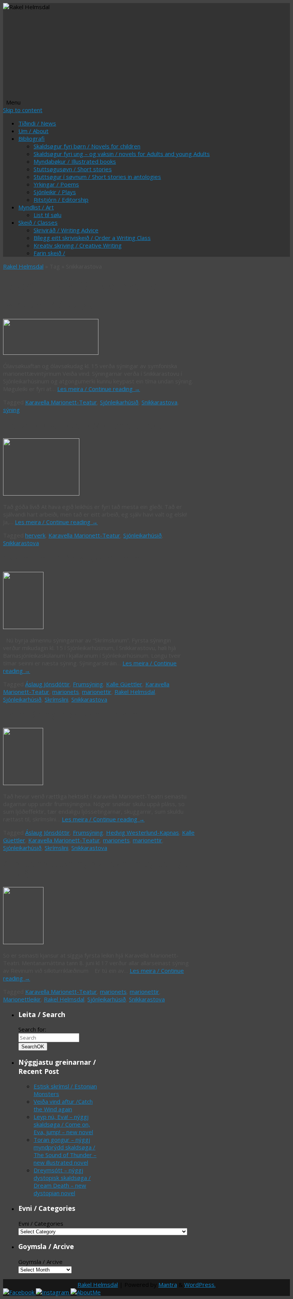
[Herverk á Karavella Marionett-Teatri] (41, 493)
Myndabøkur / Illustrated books (75, 161)
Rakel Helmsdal (23, 266)
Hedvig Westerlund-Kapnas (142, 832)
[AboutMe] (86, 1292)
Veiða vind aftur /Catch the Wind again (63, 1105)
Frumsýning (88, 684)
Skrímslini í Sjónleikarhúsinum (72, 559)
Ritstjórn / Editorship (61, 199)
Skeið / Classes (38, 222)
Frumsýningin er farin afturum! (72, 715)
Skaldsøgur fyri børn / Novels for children (87, 146)
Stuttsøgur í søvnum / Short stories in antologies (97, 176)
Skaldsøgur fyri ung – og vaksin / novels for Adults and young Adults (122, 154)
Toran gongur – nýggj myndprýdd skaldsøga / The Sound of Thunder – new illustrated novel (65, 1151)
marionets (65, 691)
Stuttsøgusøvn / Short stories (73, 169)
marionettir (96, 691)
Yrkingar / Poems (56, 184)
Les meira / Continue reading (98, 389)
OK (32, 1047)
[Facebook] (19, 1292)
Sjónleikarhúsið (119, 402)
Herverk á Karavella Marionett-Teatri (85, 426)
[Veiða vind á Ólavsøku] (50, 352)
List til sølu (47, 215)
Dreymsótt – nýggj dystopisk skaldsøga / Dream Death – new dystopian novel (62, 1181)
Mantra (167, 1284)
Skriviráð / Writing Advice (66, 230)
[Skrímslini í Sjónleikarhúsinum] (23, 627)
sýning (11, 410)
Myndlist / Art (36, 207)
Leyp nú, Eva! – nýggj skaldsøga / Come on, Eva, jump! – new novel (63, 1124)
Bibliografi (31, 138)
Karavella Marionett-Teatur (61, 402)
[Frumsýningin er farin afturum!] (23, 783)
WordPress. (200, 1284)
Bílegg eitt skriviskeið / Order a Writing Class (92, 237)
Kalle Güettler (124, 684)
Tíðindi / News (37, 123)
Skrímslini (56, 699)
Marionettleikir (22, 999)
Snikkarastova (159, 402)
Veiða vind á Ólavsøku (50, 306)
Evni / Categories (40, 1223)
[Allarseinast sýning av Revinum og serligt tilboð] (23, 942)
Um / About (33, 131)
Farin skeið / (49, 253)
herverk (35, 535)
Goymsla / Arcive (40, 1261)
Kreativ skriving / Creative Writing (78, 245)
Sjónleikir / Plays (55, 192)
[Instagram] (53, 1292)
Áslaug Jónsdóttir (47, 684)
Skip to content (22, 110)
